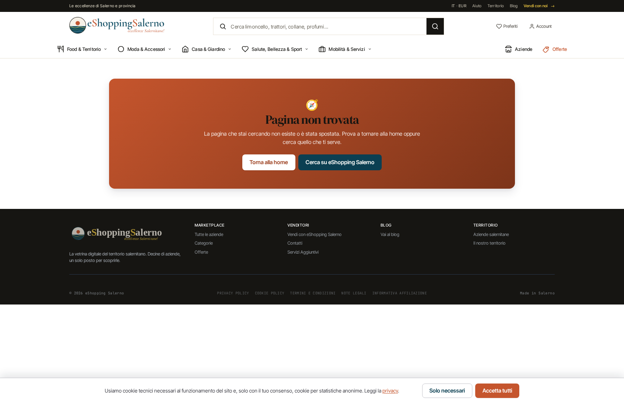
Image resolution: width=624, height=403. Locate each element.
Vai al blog (390, 234)
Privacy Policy (233, 293)
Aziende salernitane (491, 234)
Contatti (294, 243)
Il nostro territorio (489, 243)
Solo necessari (447, 390)
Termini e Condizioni (312, 293)
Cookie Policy (270, 293)
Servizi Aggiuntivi (302, 252)
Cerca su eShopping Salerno (340, 162)
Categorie (204, 243)
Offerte (201, 252)
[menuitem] (82, 49)
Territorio (496, 5)
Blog (514, 5)
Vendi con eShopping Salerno (314, 234)
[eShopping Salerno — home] (116, 25)
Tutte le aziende (209, 234)
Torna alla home (269, 162)
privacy (390, 390)
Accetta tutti (497, 390)
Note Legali (353, 293)
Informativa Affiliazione (399, 293)
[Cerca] (435, 26)
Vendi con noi (539, 5)
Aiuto (477, 5)
